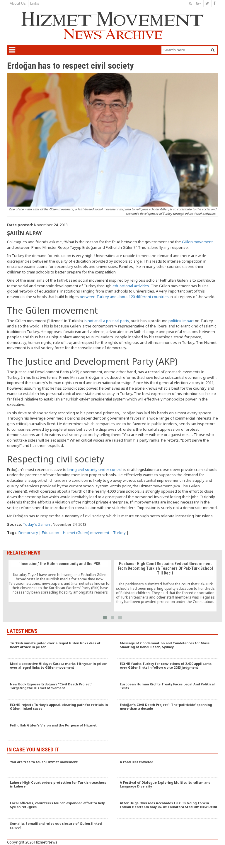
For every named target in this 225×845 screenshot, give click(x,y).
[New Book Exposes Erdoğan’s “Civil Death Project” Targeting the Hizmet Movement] (57, 689)
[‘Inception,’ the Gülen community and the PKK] (59, 581)
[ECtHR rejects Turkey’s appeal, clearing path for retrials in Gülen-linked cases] (57, 710)
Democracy (28, 532)
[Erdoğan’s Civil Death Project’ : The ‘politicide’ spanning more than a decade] (167, 710)
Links (34, 3)
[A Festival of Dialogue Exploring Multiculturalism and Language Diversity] (167, 788)
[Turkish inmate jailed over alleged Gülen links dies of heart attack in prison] (57, 648)
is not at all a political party (106, 320)
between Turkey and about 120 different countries (124, 296)
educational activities (130, 285)
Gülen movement (197, 241)
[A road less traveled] (167, 767)
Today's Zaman (36, 524)
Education (50, 532)
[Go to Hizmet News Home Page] (112, 25)
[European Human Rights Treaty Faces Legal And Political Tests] (167, 689)
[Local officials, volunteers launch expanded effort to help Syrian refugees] (57, 808)
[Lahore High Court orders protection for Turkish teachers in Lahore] (57, 788)
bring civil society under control (94, 469)
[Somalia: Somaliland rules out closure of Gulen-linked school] (57, 829)
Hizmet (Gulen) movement (86, 532)
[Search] (213, 50)
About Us (18, 3)
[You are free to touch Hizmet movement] (57, 767)
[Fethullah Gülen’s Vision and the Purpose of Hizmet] (57, 730)
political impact (181, 320)
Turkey (119, 532)
